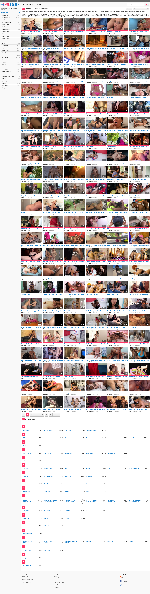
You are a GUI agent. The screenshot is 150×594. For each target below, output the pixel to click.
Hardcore (25, 483)
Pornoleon (23, 33)
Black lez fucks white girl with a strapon (117, 179)
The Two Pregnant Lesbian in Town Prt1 (31, 64)
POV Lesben (11, 69)
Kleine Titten (11, 52)
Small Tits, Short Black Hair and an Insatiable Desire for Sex (117, 130)
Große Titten (11, 45)
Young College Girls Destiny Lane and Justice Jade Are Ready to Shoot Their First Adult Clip (117, 212)
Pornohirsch (24, 247)
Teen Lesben (11, 85)
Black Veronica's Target (114, 228)
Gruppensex (11, 48)
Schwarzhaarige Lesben (11, 76)
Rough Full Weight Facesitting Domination (31, 327)
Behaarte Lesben (48, 438)
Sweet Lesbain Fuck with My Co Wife (74, 130)
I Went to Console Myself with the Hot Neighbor (139, 294)
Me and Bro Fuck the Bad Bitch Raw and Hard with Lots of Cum (53, 376)
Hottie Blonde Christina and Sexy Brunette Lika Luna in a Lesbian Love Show (96, 130)
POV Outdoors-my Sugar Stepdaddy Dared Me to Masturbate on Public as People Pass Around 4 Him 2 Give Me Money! (117, 278)
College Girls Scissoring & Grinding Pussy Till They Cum (139, 278)
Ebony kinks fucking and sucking (31, 409)
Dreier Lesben (11, 36)
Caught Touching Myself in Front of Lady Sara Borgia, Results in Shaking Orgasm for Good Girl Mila (117, 196)
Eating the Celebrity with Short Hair (96, 261)
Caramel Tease (25, 212)
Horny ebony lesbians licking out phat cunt (139, 360)
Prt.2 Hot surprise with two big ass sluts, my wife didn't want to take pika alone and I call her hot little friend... (117, 393)
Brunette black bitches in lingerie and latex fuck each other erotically (74, 245)
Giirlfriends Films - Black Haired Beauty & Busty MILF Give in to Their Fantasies (96, 343)
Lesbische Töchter (91, 503)
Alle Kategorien (28, 4)
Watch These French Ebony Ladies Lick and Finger (74, 327)
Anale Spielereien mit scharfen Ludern (53, 245)
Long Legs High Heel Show (115, 113)
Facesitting (25, 468)
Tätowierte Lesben (27, 550)
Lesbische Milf (26, 503)
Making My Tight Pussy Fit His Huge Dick (74, 393)
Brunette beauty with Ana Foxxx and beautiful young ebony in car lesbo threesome (139, 113)
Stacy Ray (67, 196)
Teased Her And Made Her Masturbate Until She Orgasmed (31, 113)
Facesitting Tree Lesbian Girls (138, 31)
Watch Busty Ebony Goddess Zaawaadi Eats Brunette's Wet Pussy (139, 130)
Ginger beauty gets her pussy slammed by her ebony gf (31, 163)
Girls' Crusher (90, 146)
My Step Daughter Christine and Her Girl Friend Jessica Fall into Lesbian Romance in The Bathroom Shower (53, 179)
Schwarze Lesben (11, 74)
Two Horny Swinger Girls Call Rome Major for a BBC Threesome (31, 48)
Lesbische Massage (134, 501)
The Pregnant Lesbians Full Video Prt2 (53, 64)
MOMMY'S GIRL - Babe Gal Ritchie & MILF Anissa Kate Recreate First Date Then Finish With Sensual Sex (31, 228)
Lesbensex (25, 500)
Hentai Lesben (11, 50)
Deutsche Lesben (11, 31)
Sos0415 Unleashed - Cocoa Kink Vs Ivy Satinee (53, 393)
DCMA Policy (25, 577)
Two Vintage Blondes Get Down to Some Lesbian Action (53, 163)
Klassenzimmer (26, 491)
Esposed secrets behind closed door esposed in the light (74, 31)
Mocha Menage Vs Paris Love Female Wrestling (96, 311)
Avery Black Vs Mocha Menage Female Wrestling (96, 163)
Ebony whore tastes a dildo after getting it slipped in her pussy (74, 179)
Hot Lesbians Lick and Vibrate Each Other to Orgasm (53, 261)
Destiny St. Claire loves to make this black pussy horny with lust (96, 245)
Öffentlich (67, 510)
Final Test (110, 97)
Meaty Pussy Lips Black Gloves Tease (31, 261)
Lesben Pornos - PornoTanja (9, 1)
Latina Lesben (47, 499)
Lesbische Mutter (48, 503)
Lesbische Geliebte (112, 501)
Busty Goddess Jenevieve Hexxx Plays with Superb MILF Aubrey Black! (117, 81)
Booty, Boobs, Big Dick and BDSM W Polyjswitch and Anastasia (31, 146)
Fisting (11, 43)
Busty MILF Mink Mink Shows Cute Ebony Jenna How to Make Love (53, 113)
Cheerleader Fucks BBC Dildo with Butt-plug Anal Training (139, 64)
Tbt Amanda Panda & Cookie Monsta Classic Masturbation (139, 97)
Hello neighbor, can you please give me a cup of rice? (117, 245)
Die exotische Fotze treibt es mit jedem (53, 212)
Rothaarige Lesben (11, 71)
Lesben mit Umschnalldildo (93, 499)
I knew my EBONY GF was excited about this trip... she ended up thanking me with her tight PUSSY (74, 163)
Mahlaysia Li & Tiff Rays (50, 146)
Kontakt (56, 585)
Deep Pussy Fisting (113, 294)
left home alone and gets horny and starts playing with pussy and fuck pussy (74, 113)
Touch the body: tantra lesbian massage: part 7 (96, 48)
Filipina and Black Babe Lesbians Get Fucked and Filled (96, 360)
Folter (108, 468)
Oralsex (11, 62)
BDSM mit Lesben (27, 438)
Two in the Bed (68, 376)
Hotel (87, 483)
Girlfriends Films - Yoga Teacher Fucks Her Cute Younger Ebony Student (96, 113)
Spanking (11, 78)
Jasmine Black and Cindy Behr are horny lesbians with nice (139, 376)
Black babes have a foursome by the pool (53, 409)
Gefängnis (25, 476)
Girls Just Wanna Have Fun (29, 278)
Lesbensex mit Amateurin (50, 500)
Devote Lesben (47, 453)
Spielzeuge (11, 81)
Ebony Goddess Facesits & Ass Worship (139, 311)
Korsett (67, 491)
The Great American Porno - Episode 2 (53, 294)
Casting (24, 445)
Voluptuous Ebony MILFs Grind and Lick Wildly (96, 64)
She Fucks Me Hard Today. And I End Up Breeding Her (117, 360)
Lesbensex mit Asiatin (70, 500)
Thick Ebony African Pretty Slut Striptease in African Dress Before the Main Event (139, 179)
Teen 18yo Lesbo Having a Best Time (53, 97)
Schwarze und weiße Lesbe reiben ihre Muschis (74, 294)
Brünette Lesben (11, 29)
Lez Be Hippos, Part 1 (49, 278)
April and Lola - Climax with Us (73, 409)
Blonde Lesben (11, 27)
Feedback (56, 587)
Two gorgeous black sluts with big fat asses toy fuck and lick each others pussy (139, 212)
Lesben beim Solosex (70, 499)
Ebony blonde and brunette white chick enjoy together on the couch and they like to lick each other (53, 343)
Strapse (46, 542)
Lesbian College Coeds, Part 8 (30, 343)
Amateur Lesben (11, 17)
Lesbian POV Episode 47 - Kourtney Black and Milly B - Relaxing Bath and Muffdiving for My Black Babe (31, 360)
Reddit (123, 577)
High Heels (67, 483)
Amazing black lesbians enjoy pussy (74, 81)
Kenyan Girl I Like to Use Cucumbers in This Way (74, 64)
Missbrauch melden (59, 582)
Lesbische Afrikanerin (91, 500)
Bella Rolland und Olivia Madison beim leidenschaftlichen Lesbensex (31, 245)
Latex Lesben (26, 499)
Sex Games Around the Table (94, 278)
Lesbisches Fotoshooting (135, 503)
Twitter (123, 585)
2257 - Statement (26, 582)
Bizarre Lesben (11, 24)
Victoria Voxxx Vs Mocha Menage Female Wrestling (74, 343)
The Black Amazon (26, 294)
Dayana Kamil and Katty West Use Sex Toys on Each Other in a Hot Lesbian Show (139, 343)
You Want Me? (111, 146)
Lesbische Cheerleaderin (135, 500)
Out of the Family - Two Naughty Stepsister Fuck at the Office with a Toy (74, 261)
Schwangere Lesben (28, 541)
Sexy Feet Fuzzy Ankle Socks (116, 327)
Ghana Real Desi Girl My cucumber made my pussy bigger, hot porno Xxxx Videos (53, 31)
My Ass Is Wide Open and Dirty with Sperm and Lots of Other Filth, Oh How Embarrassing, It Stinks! (139, 81)
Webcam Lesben (27, 565)
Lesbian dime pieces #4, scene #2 (117, 409)
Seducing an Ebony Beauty (51, 196)
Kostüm (88, 491)
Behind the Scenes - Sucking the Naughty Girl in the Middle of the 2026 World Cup (74, 97)
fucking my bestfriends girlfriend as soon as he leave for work (53, 81)
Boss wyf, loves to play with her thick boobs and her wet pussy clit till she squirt (53, 228)
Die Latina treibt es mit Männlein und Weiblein (31, 31)
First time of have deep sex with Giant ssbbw (139, 393)
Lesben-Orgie (110, 499)
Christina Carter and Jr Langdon (95, 81)
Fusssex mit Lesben (134, 468)
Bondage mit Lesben (112, 438)
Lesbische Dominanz (49, 501)
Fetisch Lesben (11, 41)
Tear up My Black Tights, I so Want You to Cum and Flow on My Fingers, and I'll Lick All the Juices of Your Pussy (96, 228)
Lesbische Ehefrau (69, 501)
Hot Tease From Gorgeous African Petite (74, 146)
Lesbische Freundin (91, 501)
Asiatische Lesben (11, 22)
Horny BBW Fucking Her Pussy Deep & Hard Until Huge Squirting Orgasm (74, 228)
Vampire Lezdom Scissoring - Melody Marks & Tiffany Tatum (117, 163)
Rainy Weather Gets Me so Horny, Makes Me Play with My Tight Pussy (53, 327)
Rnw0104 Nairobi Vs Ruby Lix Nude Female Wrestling (31, 393)
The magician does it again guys (95, 327)
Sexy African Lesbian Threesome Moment (31, 196)
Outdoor (11, 64)
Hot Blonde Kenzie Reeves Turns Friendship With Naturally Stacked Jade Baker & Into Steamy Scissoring (117, 311)
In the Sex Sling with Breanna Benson (53, 48)
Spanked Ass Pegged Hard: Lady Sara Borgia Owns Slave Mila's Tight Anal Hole (96, 409)
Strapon (24, 542)
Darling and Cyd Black (114, 31)
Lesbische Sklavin (69, 503)
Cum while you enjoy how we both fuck (96, 31)
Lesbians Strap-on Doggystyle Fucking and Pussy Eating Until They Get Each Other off (31, 311)
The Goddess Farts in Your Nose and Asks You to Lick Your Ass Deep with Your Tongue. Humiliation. (139, 48)
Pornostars (40, 4)
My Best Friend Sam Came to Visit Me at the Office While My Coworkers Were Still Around (117, 48)
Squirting (11, 83)
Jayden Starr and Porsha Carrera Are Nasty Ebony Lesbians (139, 409)
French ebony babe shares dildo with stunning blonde (31, 179)
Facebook (124, 581)
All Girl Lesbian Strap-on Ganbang (117, 261)
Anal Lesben (11, 20)
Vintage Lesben (11, 88)
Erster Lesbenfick (27, 460)
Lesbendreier (132, 499)
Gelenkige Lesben (48, 476)
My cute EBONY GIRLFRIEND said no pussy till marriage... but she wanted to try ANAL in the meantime (74, 212)
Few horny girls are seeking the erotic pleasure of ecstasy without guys (139, 146)
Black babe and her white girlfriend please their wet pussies (53, 311)
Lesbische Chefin (27, 501)
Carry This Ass (68, 311)
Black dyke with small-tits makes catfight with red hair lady (96, 179)
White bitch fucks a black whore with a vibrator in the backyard (31, 130)
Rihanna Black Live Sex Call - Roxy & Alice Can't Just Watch (117, 376)
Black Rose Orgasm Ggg (93, 393)
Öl (86, 510)
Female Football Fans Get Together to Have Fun (74, 48)
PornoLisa (45, 214)
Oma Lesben (11, 59)
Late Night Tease (134, 163)
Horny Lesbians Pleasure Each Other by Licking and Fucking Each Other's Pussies (139, 245)
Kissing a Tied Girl (134, 196)
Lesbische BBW (111, 500)
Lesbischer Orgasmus (112, 503)
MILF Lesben (11, 57)
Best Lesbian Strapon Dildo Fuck (139, 261)
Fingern (67, 468)
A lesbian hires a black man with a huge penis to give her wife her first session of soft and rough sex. (74, 360)
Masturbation (11, 55)
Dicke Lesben (11, 34)
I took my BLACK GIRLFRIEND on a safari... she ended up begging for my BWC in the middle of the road (139, 228)
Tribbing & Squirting (92, 294)
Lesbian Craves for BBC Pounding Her (31, 81)
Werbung (56, 577)
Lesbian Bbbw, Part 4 (135, 327)
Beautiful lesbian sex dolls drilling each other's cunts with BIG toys (53, 130)
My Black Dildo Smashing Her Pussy (31, 97)
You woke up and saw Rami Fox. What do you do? (53, 360)
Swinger (67, 542)
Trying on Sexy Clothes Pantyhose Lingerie (31, 376)
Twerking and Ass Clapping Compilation (96, 97)
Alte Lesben (11, 15)
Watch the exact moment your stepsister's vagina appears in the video (96, 376)
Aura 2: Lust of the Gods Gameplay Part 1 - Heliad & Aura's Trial (117, 64)
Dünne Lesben (11, 38)
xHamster (45, 33)
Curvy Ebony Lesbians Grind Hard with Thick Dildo (96, 196)
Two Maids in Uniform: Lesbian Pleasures (74, 278)
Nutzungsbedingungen (27, 579)
